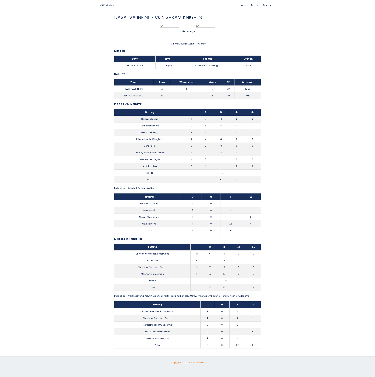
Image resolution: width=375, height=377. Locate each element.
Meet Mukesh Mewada (157, 331)
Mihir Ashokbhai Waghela (149, 139)
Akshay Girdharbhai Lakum (149, 152)
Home (243, 5)
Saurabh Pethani (150, 125)
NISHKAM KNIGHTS (133, 95)
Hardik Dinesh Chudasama (235, 295)
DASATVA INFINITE (134, 88)
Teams (254, 5)
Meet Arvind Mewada (152, 273)
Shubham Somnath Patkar (152, 267)
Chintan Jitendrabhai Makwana (152, 253)
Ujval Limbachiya (211, 295)
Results (267, 5)
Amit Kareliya (150, 166)
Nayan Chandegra (150, 159)
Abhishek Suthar (136, 188)
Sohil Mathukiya (193, 295)
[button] (232, 5)
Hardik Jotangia (149, 118)
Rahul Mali (152, 260)
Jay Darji (150, 188)
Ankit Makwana (136, 295)
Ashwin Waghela (154, 295)
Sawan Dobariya (149, 132)
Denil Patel (149, 145)
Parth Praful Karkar (174, 295)
